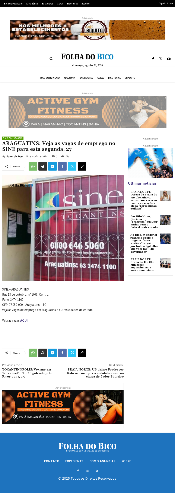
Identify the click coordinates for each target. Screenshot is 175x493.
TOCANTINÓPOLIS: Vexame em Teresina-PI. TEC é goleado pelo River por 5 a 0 (27, 373)
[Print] (42, 166)
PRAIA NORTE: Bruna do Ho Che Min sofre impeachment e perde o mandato (142, 265)
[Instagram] (87, 471)
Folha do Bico (14, 156)
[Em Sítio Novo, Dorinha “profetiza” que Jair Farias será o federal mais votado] (165, 220)
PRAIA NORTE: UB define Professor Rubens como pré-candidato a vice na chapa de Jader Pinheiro (95, 373)
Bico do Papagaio (13, 138)
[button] (51, 58)
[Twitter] (161, 59)
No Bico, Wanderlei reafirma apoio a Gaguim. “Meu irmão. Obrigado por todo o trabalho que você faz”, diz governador (144, 243)
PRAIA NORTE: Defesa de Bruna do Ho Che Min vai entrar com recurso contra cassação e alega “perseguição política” (143, 200)
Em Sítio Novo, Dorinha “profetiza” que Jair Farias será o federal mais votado (144, 222)
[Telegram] (52, 166)
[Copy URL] (82, 166)
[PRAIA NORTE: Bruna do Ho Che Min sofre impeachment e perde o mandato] (165, 263)
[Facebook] (153, 59)
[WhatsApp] (33, 166)
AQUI (24, 320)
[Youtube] (169, 59)
